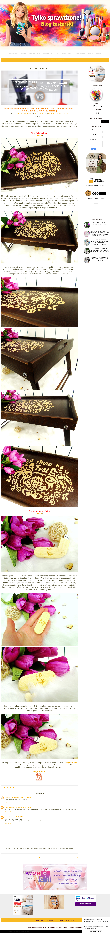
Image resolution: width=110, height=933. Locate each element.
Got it (99, 931)
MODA (57, 53)
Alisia (6, 817)
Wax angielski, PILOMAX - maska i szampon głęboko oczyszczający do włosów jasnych (99, 251)
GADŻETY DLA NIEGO (34, 53)
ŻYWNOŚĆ (98, 53)
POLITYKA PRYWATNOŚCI (45, 920)
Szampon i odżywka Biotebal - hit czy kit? (100, 223)
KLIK (39, 135)
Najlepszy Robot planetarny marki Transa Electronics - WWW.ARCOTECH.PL (99, 242)
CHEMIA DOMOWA (13, 53)
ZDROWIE (90, 53)
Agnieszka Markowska (12, 797)
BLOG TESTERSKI (20, 931)
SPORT (64, 53)
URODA (70, 53)
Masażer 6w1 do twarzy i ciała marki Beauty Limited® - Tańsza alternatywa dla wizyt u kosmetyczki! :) (99, 233)
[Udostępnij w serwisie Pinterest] (13, 788)
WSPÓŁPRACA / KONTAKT (55, 60)
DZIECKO (23, 53)
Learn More (93, 931)
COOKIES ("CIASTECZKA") (65, 920)
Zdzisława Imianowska (12, 807)
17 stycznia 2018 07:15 (26, 797)
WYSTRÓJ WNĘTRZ (80, 53)
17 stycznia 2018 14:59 (16, 817)
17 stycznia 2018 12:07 (26, 807)
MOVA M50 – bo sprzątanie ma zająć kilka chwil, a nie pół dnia (99, 259)
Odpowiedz (8, 802)
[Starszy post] (77, 857)
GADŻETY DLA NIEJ (48, 53)
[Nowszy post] (1, 857)
